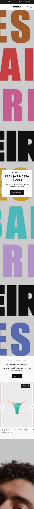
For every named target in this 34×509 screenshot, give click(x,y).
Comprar (17, 376)
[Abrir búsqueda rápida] (27, 7)
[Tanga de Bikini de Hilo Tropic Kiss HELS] (17, 404)
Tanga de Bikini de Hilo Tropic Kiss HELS (14, 430)
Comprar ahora (17, 192)
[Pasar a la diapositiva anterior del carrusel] (2, 407)
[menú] (3, 7)
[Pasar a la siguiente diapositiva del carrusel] (32, 407)
